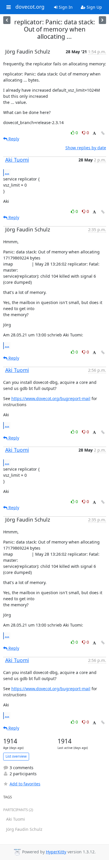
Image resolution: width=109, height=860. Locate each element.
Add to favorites (25, 784)
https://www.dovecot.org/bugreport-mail (50, 398)
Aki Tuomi (17, 159)
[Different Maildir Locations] (6, 20)
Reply (13, 138)
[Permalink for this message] (103, 133)
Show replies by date (85, 147)
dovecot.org (29, 6)
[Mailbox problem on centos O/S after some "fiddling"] (102, 20)
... (7, 172)
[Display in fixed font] (94, 133)
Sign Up (93, 7)
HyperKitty (56, 852)
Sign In (65, 7)
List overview (16, 756)
